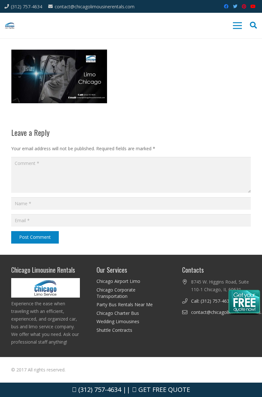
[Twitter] (235, 6)
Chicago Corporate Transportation (115, 293)
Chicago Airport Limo (118, 281)
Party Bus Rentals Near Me (124, 304)
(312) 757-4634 (99, 389)
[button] (253, 25)
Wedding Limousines (117, 321)
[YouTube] (253, 6)
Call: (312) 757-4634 (211, 301)
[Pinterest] (244, 6)
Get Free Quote (163, 389)
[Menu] (237, 26)
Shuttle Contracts (114, 330)
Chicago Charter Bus (117, 313)
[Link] (9, 26)
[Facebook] (226, 6)
